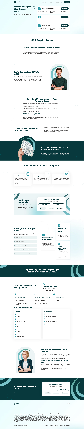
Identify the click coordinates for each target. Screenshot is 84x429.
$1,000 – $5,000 (58, 204)
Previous (34, 7)
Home (38, 2)
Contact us (68, 403)
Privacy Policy (56, 425)
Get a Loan (64, 8)
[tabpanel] (53, 10)
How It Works (51, 2)
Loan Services (43, 2)
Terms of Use (51, 425)
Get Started (67, 2)
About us (57, 2)
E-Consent (46, 425)
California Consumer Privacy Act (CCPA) (65, 425)
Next (34, 27)
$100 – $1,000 (44, 204)
